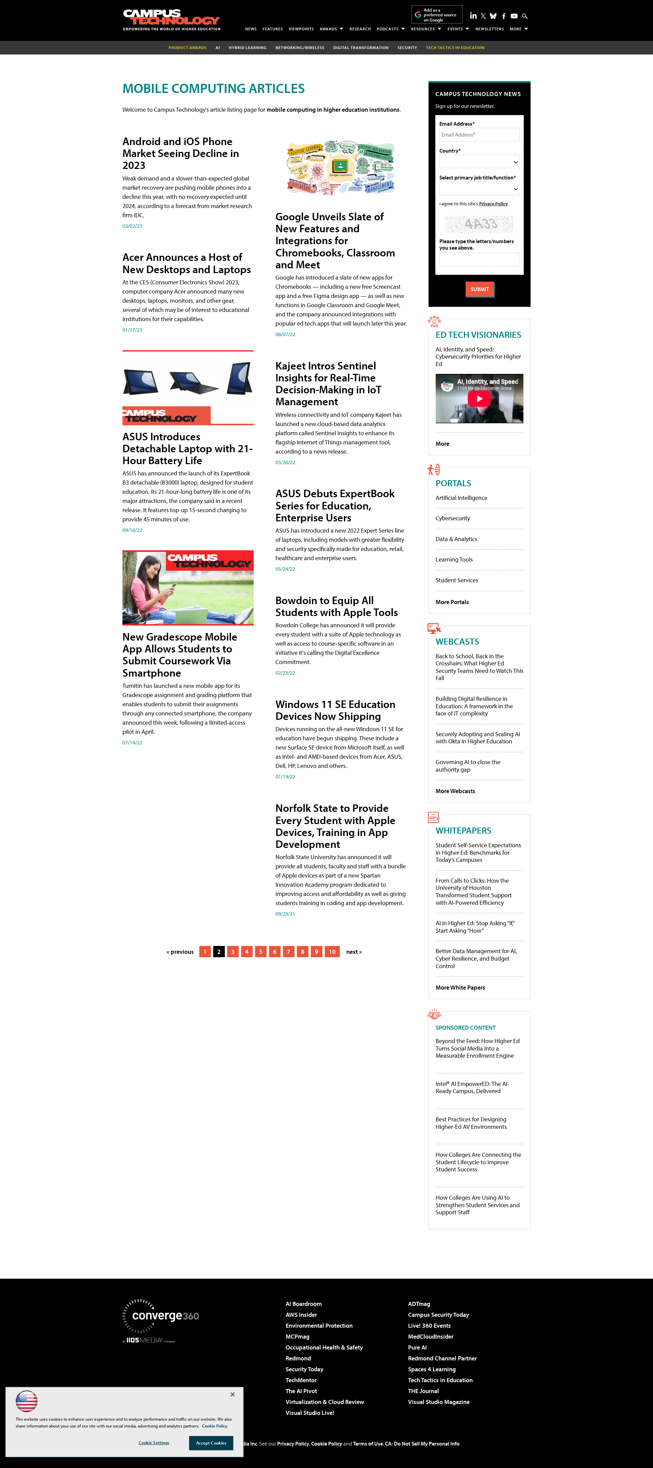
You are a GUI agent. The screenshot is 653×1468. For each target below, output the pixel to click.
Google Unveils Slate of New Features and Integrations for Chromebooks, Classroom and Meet (335, 240)
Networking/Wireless (299, 47)
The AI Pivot (301, 1391)
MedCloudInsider (430, 1336)
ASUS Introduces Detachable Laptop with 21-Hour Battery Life (187, 448)
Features (273, 28)
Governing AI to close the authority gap (468, 765)
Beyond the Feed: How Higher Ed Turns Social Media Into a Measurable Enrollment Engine (478, 1048)
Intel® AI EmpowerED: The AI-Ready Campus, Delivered (472, 1087)
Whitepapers (463, 830)
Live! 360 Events (429, 1325)
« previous (180, 952)
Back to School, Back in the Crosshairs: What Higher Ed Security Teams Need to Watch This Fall (479, 667)
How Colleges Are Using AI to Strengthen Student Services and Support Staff (478, 1205)
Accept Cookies (211, 1443)
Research (360, 28)
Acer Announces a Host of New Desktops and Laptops (186, 262)
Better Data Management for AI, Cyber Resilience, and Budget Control (476, 958)
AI (218, 47)
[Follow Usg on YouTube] (514, 16)
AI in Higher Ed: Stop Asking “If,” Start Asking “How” (475, 926)
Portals (453, 483)
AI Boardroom (304, 1304)
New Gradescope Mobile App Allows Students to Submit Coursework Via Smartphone (179, 654)
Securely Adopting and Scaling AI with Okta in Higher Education (478, 737)
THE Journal (423, 1391)
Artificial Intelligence (461, 498)
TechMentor (301, 1380)
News (251, 28)
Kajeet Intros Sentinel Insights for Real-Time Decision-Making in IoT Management (328, 383)
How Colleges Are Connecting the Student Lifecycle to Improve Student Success (478, 1162)
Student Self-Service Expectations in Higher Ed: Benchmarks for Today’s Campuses (478, 852)
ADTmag (419, 1304)
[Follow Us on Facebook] (504, 16)
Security (407, 47)
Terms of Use (368, 1443)
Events (455, 28)
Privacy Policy (493, 203)
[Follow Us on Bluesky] (493, 16)
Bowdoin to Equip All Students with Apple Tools (336, 606)
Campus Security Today (438, 1315)
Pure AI (417, 1347)
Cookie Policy (326, 1443)
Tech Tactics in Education (440, 1380)
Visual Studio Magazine (439, 1402)
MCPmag (297, 1336)
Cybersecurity (453, 518)
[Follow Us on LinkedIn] (473, 15)
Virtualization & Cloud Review (325, 1402)
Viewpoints (301, 28)
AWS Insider (301, 1315)
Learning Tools (454, 559)
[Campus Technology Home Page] (171, 19)
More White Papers (460, 987)
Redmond (298, 1358)
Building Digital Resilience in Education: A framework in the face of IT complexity (474, 706)
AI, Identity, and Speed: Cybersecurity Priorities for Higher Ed (478, 356)
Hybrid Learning (248, 47)
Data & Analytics (456, 539)
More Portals (452, 602)
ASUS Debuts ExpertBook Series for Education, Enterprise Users (335, 505)
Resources (423, 28)
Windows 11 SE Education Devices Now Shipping (335, 710)
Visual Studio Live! (310, 1413)
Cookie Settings (154, 1442)
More (516, 28)
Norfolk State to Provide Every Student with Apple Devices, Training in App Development (335, 826)
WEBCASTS (457, 641)
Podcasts (388, 28)
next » (354, 952)
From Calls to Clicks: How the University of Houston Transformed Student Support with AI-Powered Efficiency (474, 891)
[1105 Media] (163, 1378)
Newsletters (489, 28)
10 (332, 952)
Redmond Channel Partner (442, 1358)
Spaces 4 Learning (432, 1369)
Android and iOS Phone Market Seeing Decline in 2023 (180, 153)
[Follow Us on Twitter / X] (483, 16)
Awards (328, 28)
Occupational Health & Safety (324, 1347)
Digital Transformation (361, 47)
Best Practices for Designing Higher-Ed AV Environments (471, 1123)
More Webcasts (455, 791)
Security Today (304, 1369)
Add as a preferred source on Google (440, 14)
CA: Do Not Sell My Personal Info (422, 1443)
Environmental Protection (319, 1325)
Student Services (457, 580)
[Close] (232, 1394)
